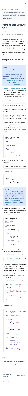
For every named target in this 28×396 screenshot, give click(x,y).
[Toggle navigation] (3, 3)
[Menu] (25, 3)
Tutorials (16, 9)
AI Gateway (10, 9)
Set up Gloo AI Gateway (7, 375)
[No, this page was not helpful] (3, 382)
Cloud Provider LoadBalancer (11, 254)
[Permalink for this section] (3, 62)
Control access (21, 375)
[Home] (2, 9)
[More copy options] (13, 31)
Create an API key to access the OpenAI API (14, 88)
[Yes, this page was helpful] (2, 382)
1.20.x (5, 9)
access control (5, 365)
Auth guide (17, 84)
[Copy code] (25, 105)
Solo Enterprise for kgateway (9, 15)
